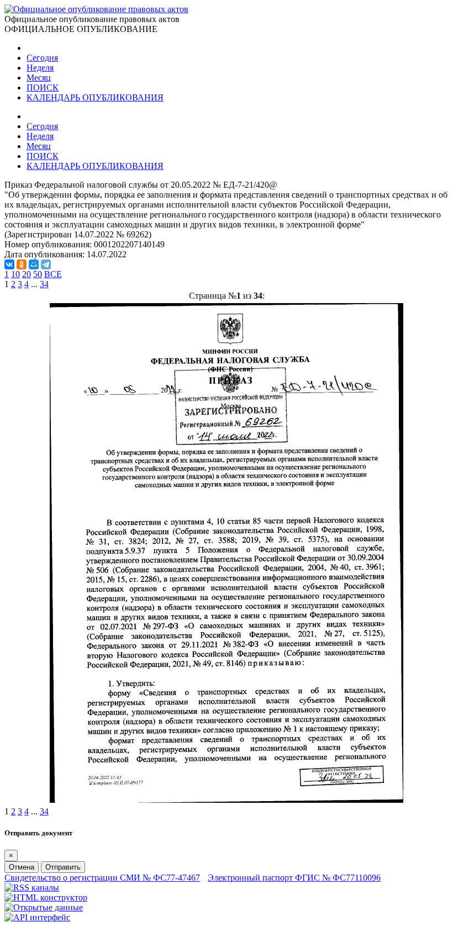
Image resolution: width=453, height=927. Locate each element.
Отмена (21, 867)
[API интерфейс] (37, 917)
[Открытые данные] (43, 907)
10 (15, 274)
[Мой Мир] (34, 264)
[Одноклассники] (22, 264)
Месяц (39, 77)
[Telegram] (46, 264)
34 (44, 284)
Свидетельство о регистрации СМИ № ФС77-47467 (102, 877)
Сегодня (42, 57)
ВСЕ (53, 274)
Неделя (40, 67)
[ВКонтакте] (9, 264)
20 (26, 274)
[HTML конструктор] (45, 897)
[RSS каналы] (31, 887)
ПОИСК (43, 87)
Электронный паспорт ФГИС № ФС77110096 (294, 877)
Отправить (63, 867)
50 (37, 274)
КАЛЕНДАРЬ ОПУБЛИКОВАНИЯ (95, 97)
